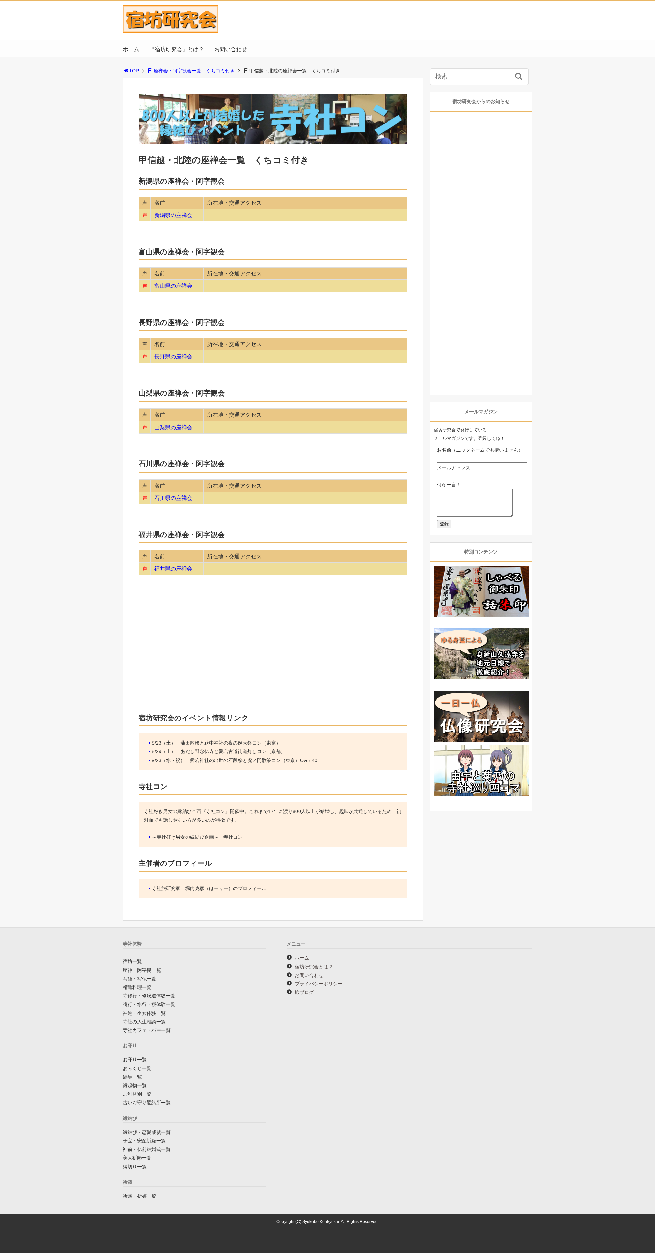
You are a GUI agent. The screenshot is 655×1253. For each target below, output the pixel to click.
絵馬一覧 (132, 1077)
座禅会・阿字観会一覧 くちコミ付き (194, 70)
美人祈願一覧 (137, 1158)
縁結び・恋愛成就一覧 (147, 1132)
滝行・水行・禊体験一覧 (149, 1004)
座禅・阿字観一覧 (142, 970)
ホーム (131, 49)
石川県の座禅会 (173, 498)
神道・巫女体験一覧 (144, 1013)
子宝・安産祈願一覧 (144, 1140)
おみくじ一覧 (137, 1068)
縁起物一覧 (135, 1085)
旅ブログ (304, 992)
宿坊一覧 (132, 961)
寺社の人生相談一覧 (144, 1021)
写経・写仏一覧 (139, 978)
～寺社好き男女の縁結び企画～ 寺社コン (197, 837)
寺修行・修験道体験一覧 (149, 995)
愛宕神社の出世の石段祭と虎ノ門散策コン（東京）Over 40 (253, 760)
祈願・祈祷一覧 (139, 1196)
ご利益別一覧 (137, 1094)
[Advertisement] (273, 654)
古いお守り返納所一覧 (147, 1102)
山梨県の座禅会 (173, 427)
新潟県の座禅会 (173, 215)
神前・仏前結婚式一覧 (147, 1149)
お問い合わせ (230, 49)
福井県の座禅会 (173, 569)
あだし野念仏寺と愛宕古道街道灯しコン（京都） (233, 751)
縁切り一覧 (135, 1166)
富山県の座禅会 (173, 286)
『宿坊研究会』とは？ (176, 49)
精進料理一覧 (137, 987)
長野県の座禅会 (173, 356)
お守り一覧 (135, 1059)
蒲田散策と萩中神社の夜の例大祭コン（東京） (230, 743)
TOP (134, 70)
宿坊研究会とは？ (314, 966)
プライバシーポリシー (319, 983)
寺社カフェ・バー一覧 (147, 1030)
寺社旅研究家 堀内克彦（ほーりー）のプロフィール (209, 888)
